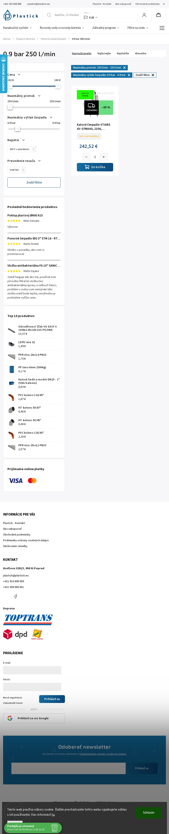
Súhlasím (148, 813)
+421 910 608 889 (13, 581)
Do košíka (103, 156)
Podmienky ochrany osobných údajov (26, 540)
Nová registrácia (12, 697)
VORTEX (17, 170)
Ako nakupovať (123, 4)
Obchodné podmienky (147, 4)
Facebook (15, 596)
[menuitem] (19, 28)
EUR (91, 18)
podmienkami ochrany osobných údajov (103, 754)
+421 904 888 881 (13, 587)
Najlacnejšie (104, 53)
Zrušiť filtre (34, 182)
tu (53, 815)
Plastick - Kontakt (102, 4)
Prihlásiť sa (141, 768)
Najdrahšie (123, 53)
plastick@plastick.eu (16, 576)
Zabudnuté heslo (13, 703)
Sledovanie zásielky (15, 546)
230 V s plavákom (22, 149)
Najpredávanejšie (81, 53)
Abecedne (140, 53)
